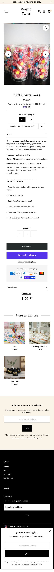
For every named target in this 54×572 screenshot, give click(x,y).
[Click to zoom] (46, 28)
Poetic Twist (26, 11)
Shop (6, 470)
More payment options (27, 262)
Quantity (27, 228)
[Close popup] (49, 531)
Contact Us (8, 478)
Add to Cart (27, 246)
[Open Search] (39, 11)
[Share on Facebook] (23, 299)
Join (27, 428)
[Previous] (8, 54)
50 (42, 126)
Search (6, 488)
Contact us (26, 294)
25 (31, 119)
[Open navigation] (6, 11)
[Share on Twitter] (27, 299)
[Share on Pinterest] (31, 299)
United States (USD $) (17, 526)
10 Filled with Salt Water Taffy (22, 126)
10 (22, 119)
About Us (7, 474)
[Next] (46, 54)
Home (6, 467)
